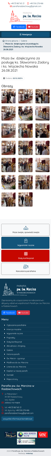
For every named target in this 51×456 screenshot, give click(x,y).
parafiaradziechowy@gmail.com (27, 6)
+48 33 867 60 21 (17, 3)
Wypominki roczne (15, 333)
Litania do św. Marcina (16, 366)
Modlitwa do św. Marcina (17, 362)
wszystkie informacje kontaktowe (17, 419)
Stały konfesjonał (14, 342)
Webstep (29, 453)
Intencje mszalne (14, 329)
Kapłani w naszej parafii (17, 371)
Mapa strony (12, 379)
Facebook (20, 27)
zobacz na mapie (12, 402)
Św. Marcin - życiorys (16, 358)
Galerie (24, 41)
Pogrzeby (11, 337)
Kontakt (10, 375)
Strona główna (11, 41)
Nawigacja (27, 34)
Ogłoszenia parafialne (16, 325)
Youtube (34, 27)
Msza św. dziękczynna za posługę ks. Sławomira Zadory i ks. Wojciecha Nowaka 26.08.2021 (23, 46)
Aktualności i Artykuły (16, 346)
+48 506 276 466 (36, 3)
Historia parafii (13, 354)
